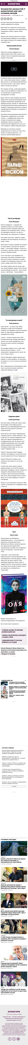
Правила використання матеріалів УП (14, 1018)
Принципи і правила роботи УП (14, 1020)
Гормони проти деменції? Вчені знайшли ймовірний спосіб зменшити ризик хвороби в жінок (14, 964)
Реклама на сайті (7, 1016)
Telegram (4, 654)
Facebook (12, 654)
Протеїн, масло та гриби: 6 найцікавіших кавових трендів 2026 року (14, 782)
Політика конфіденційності (18, 1016)
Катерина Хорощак (6, 15)
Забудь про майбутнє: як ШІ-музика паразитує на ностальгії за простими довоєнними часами (14, 991)
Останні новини (8, 748)
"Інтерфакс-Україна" (19, 1031)
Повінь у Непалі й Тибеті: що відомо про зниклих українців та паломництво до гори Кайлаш (14, 764)
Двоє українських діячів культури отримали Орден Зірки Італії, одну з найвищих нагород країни (13, 912)
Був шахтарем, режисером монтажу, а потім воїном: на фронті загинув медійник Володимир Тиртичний (13, 752)
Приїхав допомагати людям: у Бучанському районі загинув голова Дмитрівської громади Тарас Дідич (13, 886)
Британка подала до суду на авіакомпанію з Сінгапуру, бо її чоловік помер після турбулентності (13, 758)
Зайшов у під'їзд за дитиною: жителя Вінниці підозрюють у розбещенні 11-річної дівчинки (13, 777)
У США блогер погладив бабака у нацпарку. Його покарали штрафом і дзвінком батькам (13, 771)
